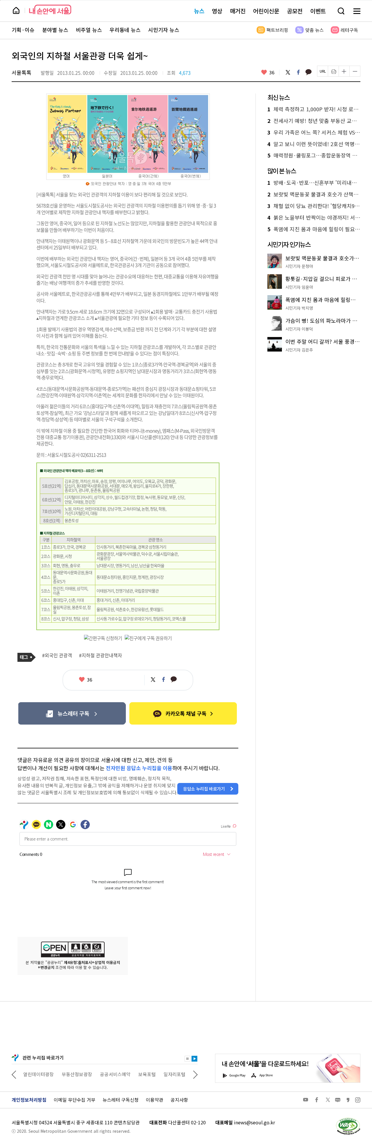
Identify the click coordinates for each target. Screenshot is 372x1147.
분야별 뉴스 (55, 30)
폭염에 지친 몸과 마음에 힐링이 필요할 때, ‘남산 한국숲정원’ (313, 229)
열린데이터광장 (38, 1074)
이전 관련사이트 (14, 1074)
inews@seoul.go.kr (254, 1122)
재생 (194, 1059)
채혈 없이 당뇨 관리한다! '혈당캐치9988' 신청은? (313, 206)
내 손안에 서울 (50, 9)
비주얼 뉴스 (89, 30)
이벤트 (318, 11)
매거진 (238, 11)
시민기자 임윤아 (299, 287)
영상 (217, 11)
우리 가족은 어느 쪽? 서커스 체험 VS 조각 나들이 (313, 132)
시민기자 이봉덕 (299, 329)
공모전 (295, 11)
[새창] (71, 713)
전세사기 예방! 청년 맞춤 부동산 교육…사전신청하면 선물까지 (313, 121)
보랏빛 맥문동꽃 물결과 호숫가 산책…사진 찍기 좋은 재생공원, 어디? (313, 194)
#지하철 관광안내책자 (100, 655)
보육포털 (147, 1074)
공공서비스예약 (115, 1074)
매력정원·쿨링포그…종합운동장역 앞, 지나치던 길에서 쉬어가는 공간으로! (313, 155)
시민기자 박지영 (299, 308)
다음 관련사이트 (195, 1074)
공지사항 (179, 1099)
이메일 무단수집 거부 (74, 1099)
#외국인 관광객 (57, 655)
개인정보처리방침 (29, 1099)
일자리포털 (174, 1074)
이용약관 (154, 1099)
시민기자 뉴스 (163, 30)
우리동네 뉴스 (125, 30)
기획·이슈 (23, 30)
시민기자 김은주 (299, 350)
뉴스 (199, 11)
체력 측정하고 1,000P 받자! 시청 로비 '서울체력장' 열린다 (313, 109)
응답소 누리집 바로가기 (204, 789)
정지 (187, 1059)
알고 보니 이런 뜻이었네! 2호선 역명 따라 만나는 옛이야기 (313, 144)
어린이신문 (266, 11)
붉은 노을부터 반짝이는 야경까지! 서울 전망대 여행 (313, 218)
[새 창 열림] (347, 1119)
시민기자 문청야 (299, 266)
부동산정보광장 (77, 1074)
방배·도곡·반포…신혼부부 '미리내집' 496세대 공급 (313, 183)
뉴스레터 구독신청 (121, 1099)
